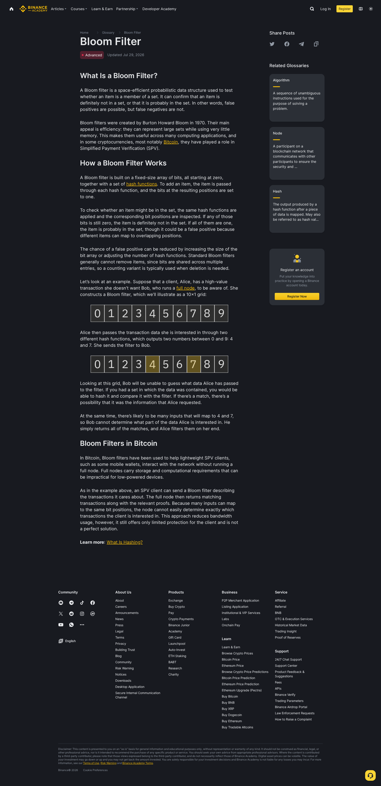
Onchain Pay (231, 625)
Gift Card (174, 637)
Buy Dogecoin (232, 715)
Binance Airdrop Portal (291, 707)
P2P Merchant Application (240, 600)
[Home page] (33, 8)
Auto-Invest (176, 650)
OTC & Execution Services (294, 619)
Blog (118, 656)
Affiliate (280, 600)
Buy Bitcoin (230, 696)
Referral (280, 606)
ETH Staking (177, 656)
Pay (171, 613)
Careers (121, 606)
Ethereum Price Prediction (240, 684)
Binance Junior (179, 625)
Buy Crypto (176, 606)
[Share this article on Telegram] (301, 44)
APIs (278, 688)
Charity (173, 674)
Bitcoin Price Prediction (238, 678)
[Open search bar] (311, 9)
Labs (225, 619)
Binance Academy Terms (137, 763)
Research (175, 668)
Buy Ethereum (232, 721)
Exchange (175, 600)
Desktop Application (129, 687)
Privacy (120, 643)
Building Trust (125, 650)
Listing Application (235, 606)
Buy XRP (228, 709)
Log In (325, 9)
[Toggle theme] (371, 8)
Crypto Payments (181, 619)
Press (119, 625)
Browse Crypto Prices (237, 653)
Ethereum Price (233, 665)
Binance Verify (285, 694)
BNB (278, 613)
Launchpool (176, 643)
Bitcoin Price (231, 659)
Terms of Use (91, 763)
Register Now (297, 296)
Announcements (126, 613)
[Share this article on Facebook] (286, 44)
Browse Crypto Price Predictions (245, 672)
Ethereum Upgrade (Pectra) (242, 690)
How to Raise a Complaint (293, 719)
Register (345, 9)
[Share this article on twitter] (272, 44)
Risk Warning (124, 668)
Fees (278, 682)
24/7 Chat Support (288, 659)
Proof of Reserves (288, 637)
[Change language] (360, 9)
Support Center (286, 665)
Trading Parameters (289, 701)
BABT (172, 662)
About (119, 600)
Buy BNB (228, 702)
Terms (119, 637)
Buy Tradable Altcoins (237, 727)
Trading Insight (286, 631)
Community (123, 662)
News (119, 619)
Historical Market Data (291, 625)
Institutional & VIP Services (241, 613)
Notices (120, 674)
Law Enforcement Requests (294, 713)
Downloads (123, 680)
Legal (119, 631)
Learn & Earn (231, 647)
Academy (175, 631)
